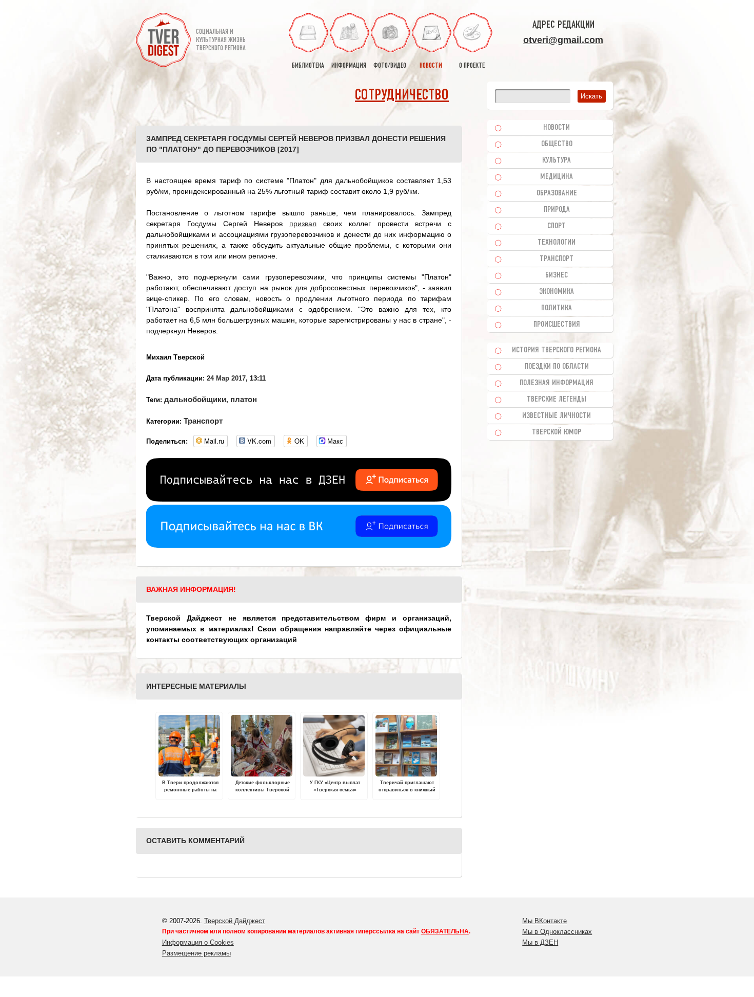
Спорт (556, 226)
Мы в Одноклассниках (557, 931)
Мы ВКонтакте (544, 921)
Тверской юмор (556, 432)
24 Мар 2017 (226, 378)
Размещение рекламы (196, 953)
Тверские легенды (556, 399)
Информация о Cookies (198, 942)
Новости (556, 127)
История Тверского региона (556, 350)
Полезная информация (556, 383)
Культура (556, 160)
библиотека (308, 66)
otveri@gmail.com (563, 40)
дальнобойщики (195, 399)
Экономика (556, 291)
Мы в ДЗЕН (540, 942)
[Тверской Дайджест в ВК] (298, 545)
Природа (557, 209)
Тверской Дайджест (234, 921)
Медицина (556, 177)
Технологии (557, 242)
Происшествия (556, 324)
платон (243, 399)
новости (431, 66)
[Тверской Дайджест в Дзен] (298, 499)
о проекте (472, 66)
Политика (556, 308)
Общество (556, 144)
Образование (557, 193)
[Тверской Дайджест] (163, 41)
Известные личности (556, 416)
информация (348, 66)
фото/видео (389, 66)
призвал (302, 224)
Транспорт (203, 420)
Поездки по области (557, 366)
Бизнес (556, 275)
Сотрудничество (402, 96)
